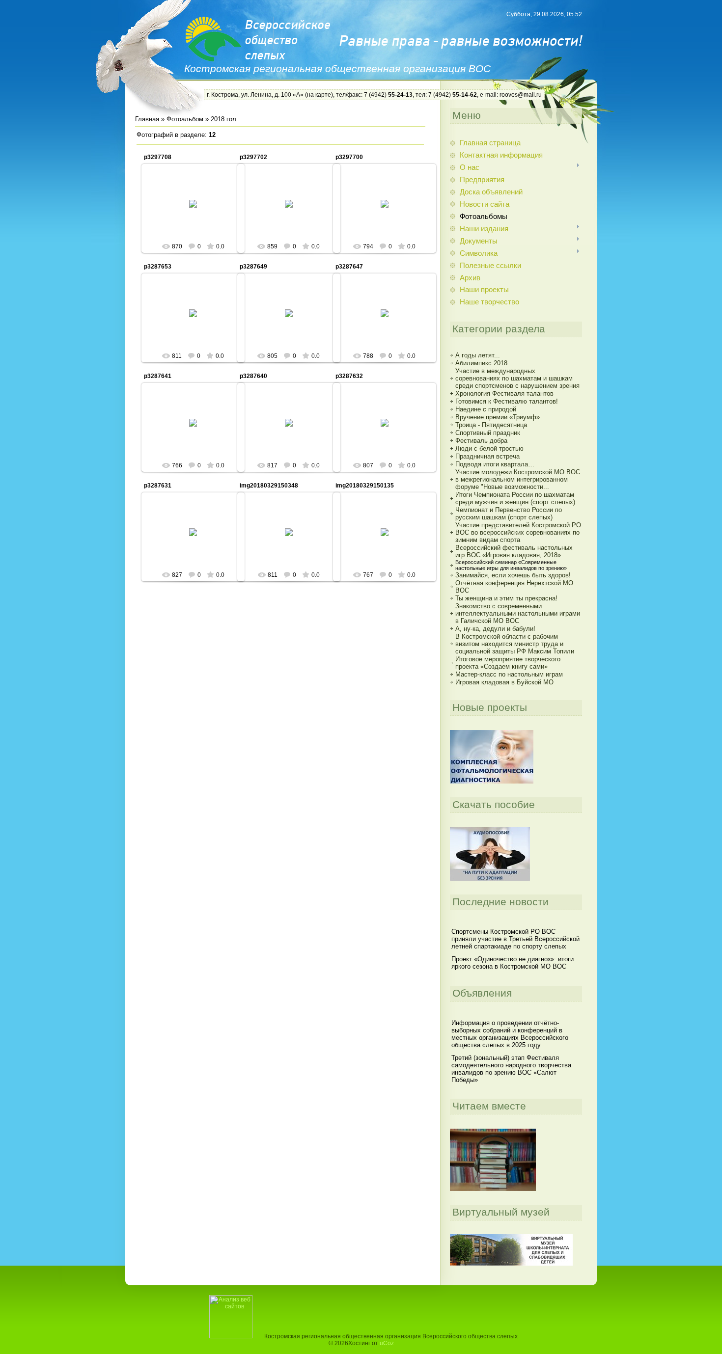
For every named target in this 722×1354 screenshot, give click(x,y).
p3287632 (349, 376)
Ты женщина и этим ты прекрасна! (506, 598)
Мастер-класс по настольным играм (509, 674)
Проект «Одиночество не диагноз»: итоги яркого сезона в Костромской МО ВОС (512, 962)
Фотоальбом (185, 119)
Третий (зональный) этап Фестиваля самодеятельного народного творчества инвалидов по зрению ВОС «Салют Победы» (511, 1068)
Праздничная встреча (487, 456)
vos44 (198, 211)
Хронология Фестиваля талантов (504, 393)
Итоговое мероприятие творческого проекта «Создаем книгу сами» (507, 662)
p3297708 (157, 157)
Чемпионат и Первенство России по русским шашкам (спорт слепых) (508, 513)
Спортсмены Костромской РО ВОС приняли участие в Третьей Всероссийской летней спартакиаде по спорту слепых (515, 939)
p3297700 (349, 157)
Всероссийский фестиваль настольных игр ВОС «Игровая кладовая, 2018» (514, 551)
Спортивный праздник (487, 432)
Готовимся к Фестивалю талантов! (506, 401)
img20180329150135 (364, 485)
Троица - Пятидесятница (491, 425)
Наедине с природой (485, 409)
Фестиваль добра (481, 440)
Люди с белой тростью (489, 448)
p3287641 (157, 376)
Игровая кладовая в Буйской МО (504, 682)
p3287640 (253, 376)
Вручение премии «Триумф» (497, 417)
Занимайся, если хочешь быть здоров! (513, 575)
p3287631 (157, 485)
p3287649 (253, 266)
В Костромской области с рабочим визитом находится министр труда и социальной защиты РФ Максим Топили (514, 644)
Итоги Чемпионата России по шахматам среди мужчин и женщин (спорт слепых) (515, 498)
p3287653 (157, 266)
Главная (147, 119)
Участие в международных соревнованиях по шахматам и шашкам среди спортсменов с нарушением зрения (517, 378)
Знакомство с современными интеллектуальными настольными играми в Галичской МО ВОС (517, 613)
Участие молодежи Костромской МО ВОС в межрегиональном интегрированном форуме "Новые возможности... (517, 479)
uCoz (387, 1343)
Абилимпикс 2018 (481, 363)
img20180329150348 (269, 485)
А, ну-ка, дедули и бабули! (495, 628)
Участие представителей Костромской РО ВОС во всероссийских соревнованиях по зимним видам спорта (518, 532)
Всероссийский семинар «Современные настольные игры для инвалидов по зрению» (511, 565)
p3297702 (253, 157)
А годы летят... (477, 355)
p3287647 (349, 266)
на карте (319, 94)
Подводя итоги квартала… (494, 464)
